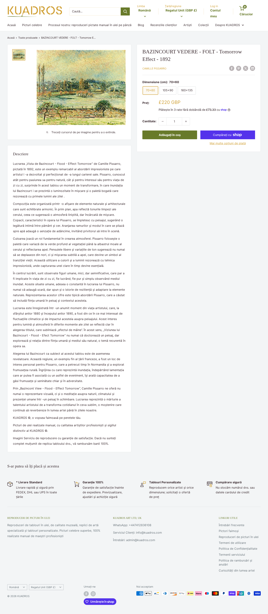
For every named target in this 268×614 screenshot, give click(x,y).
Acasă (11, 25)
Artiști (187, 25)
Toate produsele (28, 37)
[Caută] (125, 11)
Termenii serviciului (232, 554)
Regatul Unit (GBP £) (43, 587)
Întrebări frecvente (231, 525)
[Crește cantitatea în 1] (186, 121)
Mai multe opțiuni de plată (228, 143)
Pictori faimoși (229, 531)
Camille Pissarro (154, 68)
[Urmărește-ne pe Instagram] (93, 593)
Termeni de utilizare (232, 543)
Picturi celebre (32, 25)
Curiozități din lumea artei (237, 570)
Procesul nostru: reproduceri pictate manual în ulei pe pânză (89, 25)
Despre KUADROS (227, 25)
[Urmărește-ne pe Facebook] (86, 593)
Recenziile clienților (163, 25)
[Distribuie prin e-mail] (252, 68)
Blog (141, 25)
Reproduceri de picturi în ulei (239, 537)
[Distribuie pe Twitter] (245, 68)
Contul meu (215, 13)
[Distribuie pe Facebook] (231, 68)
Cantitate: (149, 121)
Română (14, 587)
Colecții (203, 25)
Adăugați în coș (170, 135)
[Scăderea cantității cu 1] (162, 121)
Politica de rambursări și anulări (235, 562)
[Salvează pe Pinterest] (238, 68)
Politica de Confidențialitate (238, 548)
